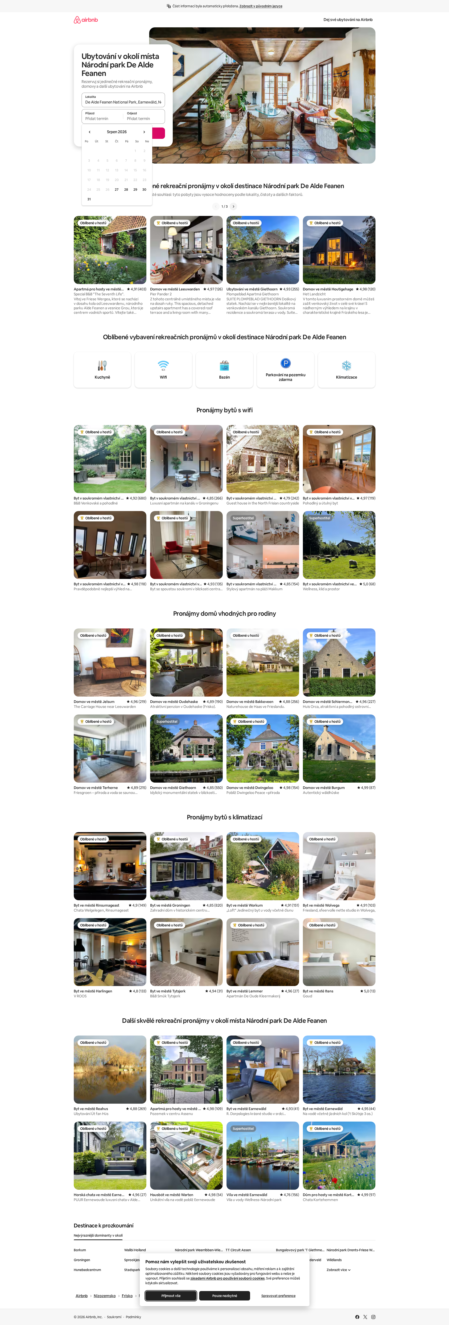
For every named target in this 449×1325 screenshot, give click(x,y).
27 (117, 189)
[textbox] (102, 118)
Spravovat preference (278, 1296)
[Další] (233, 206)
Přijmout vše (170, 1296)
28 (126, 189)
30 (144, 189)
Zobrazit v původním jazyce (260, 6)
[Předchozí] (216, 206)
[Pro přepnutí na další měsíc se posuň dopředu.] (144, 132)
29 (135, 189)
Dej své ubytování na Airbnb (348, 19)
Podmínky (133, 1317)
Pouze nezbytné (224, 1296)
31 (89, 199)
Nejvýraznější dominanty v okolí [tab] (98, 1235)
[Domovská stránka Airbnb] (86, 19)
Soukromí (114, 1317)
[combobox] (123, 102)
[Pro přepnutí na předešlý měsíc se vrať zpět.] (89, 132)
